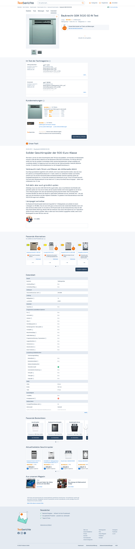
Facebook (114, 531)
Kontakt (101, 537)
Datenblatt (53, 11)
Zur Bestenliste (37, 438)
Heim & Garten (26, 7)
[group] (39, 52)
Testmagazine (102, 529)
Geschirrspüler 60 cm (41, 7)
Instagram (115, 529)
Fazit (47, 11)
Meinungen (41, 11)
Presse (85, 533)
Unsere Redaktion (87, 531)
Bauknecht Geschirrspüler (53, 7)
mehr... (85, 74)
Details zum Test (30, 69)
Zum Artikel (39, 486)
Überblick (28, 11)
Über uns (85, 529)
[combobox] (59, 3)
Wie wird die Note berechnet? (76, 28)
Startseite (20, 7)
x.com (113, 533)
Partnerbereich (87, 537)
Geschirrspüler (33, 7)
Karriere (85, 535)
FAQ (100, 531)
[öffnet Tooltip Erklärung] (50, 61)
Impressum (81, 545)
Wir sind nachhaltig (113, 7)
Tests (34, 11)
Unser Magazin (102, 533)
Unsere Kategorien (87, 539)
